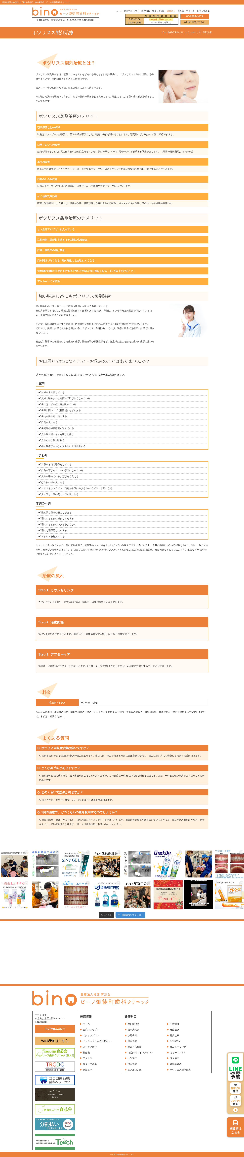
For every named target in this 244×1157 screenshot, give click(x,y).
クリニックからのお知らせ (97, 1041)
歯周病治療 (133, 1029)
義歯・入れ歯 (135, 1046)
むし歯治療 (133, 1024)
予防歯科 (174, 1024)
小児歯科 (132, 1035)
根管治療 (132, 1064)
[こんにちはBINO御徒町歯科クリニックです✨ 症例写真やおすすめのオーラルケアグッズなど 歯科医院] (14, 864)
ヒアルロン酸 (135, 1069)
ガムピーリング (178, 1046)
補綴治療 (132, 1041)
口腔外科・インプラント (140, 1052)
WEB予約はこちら (195, 22)
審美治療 (174, 1035)
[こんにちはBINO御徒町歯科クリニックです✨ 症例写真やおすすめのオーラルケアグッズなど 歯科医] (137, 864)
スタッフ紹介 (90, 1046)
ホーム (119, 11)
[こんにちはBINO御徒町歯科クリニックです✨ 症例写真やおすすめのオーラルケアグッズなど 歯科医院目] (45, 864)
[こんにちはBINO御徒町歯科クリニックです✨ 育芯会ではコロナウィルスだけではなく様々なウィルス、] (198, 894)
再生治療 (174, 1029)
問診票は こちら (236, 1130)
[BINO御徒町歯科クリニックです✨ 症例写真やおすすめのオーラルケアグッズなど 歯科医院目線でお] (229, 894)
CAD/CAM (175, 1041)
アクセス (87, 1058)
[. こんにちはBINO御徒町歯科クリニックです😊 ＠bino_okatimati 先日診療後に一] (137, 894)
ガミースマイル (178, 1052)
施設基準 (87, 1069)
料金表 (86, 1052)
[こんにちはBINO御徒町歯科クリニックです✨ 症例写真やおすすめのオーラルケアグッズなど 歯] (75, 894)
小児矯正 (132, 1058)
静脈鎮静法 (175, 1064)
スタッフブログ (91, 1035)
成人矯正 (174, 1058)
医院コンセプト (91, 1029)
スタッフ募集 (90, 1064)
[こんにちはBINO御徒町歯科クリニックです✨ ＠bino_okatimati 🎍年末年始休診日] (168, 894)
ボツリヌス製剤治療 (180, 1069)
